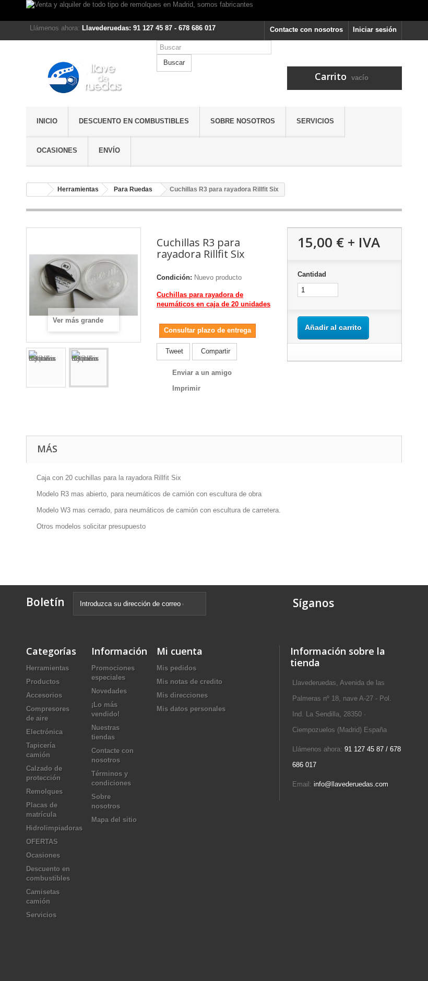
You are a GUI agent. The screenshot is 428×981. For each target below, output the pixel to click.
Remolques (44, 791)
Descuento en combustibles (134, 121)
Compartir (214, 351)
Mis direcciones (182, 695)
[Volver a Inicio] (37, 189)
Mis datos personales (191, 709)
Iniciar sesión (375, 29)
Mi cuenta (180, 651)
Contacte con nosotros (306, 29)
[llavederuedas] (83, 77)
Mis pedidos (176, 668)
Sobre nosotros (242, 121)
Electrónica (44, 732)
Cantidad (312, 274)
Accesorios (44, 695)
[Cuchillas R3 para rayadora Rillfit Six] (46, 367)
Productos (43, 682)
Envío (109, 150)
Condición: (174, 277)
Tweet (173, 351)
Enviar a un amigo (202, 373)
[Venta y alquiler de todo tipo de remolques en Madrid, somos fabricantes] (214, 10)
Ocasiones (57, 150)
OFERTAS (42, 842)
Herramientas (47, 668)
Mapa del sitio (114, 820)
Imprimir (186, 388)
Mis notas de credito (189, 682)
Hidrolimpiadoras (54, 828)
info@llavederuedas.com (351, 784)
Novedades (109, 691)
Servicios (315, 121)
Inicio (47, 121)
